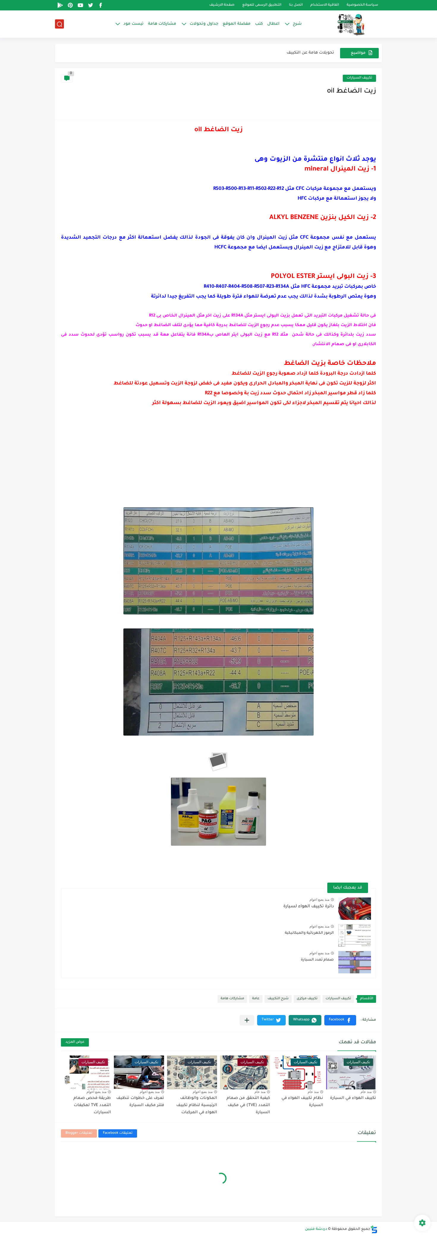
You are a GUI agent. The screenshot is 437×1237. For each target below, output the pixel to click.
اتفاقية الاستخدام (324, 5)
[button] (340, 1020)
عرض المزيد (74, 1042)
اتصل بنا (296, 5)
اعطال (273, 24)
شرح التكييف (278, 999)
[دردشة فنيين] (345, 24)
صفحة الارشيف (222, 5)
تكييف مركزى (307, 999)
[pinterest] (70, 5)
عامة (256, 999)
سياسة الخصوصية (362, 5)
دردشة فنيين (316, 1229)
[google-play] (60, 5)
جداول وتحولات (204, 24)
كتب (259, 24)
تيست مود (133, 24)
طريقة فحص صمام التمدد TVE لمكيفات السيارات (92, 1105)
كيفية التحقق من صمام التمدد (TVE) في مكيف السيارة (248, 1105)
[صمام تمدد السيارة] (354, 962)
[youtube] (80, 5)
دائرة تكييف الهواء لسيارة (308, 906)
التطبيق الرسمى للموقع (261, 5)
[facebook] (100, 5)
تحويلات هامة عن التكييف (310, 53)
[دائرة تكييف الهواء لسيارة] (354, 908)
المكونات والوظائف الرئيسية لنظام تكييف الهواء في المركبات (196, 1105)
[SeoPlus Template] (374, 1229)
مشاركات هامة (162, 24)
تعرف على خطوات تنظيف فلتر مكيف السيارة (140, 1102)
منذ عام (366, 1092)
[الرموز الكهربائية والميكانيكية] (354, 935)
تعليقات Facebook (118, 1133)
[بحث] (59, 24)
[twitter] (90, 5)
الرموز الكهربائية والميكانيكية (309, 933)
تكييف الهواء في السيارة (353, 1098)
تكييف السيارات (359, 78)
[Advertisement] (218, 462)
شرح (297, 24)
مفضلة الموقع (237, 24)
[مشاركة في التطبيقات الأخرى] (247, 1020)
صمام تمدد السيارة (317, 960)
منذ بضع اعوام (319, 899)
